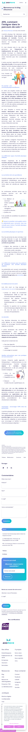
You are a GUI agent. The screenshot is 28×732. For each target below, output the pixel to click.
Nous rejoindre (19, 658)
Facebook (17, 677)
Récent (4, 529)
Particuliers (5, 665)
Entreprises (5, 660)
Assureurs (4, 663)
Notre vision (18, 653)
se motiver (20, 275)
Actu (16, 661)
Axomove (18, 457)
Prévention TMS (6, 684)
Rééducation (10, 457)
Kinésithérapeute (6, 653)
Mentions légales (6, 696)
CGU (3, 701)
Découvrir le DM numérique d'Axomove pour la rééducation (14, 432)
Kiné (25, 457)
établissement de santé (8, 289)
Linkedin (17, 679)
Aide (3, 677)
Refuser (19, 726)
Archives (4, 554)
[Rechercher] (24, 14)
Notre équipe (18, 655)
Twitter (17, 685)
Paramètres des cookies (8, 730)
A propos (18, 649)
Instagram (18, 682)
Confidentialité (6, 699)
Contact (17, 674)
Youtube (17, 687)
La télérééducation (7, 687)
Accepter (9, 726)
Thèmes (4, 550)
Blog (3, 674)
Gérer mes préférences (14, 723)
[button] (25, 2)
